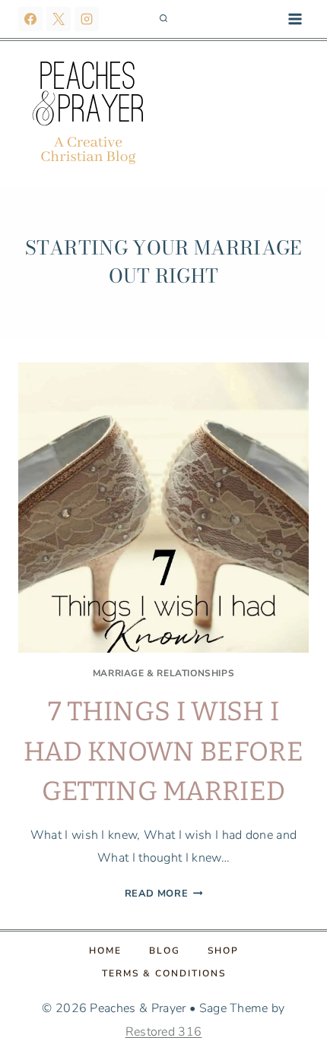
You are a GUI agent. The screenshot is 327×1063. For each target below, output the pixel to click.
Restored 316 (163, 1031)
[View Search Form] (163, 19)
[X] (58, 19)
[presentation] (163, 507)
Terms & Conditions (164, 973)
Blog (164, 950)
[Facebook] (30, 19)
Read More (164, 893)
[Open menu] (295, 18)
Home (105, 950)
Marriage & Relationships (163, 673)
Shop (223, 950)
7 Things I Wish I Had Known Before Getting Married (163, 751)
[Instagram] (87, 19)
